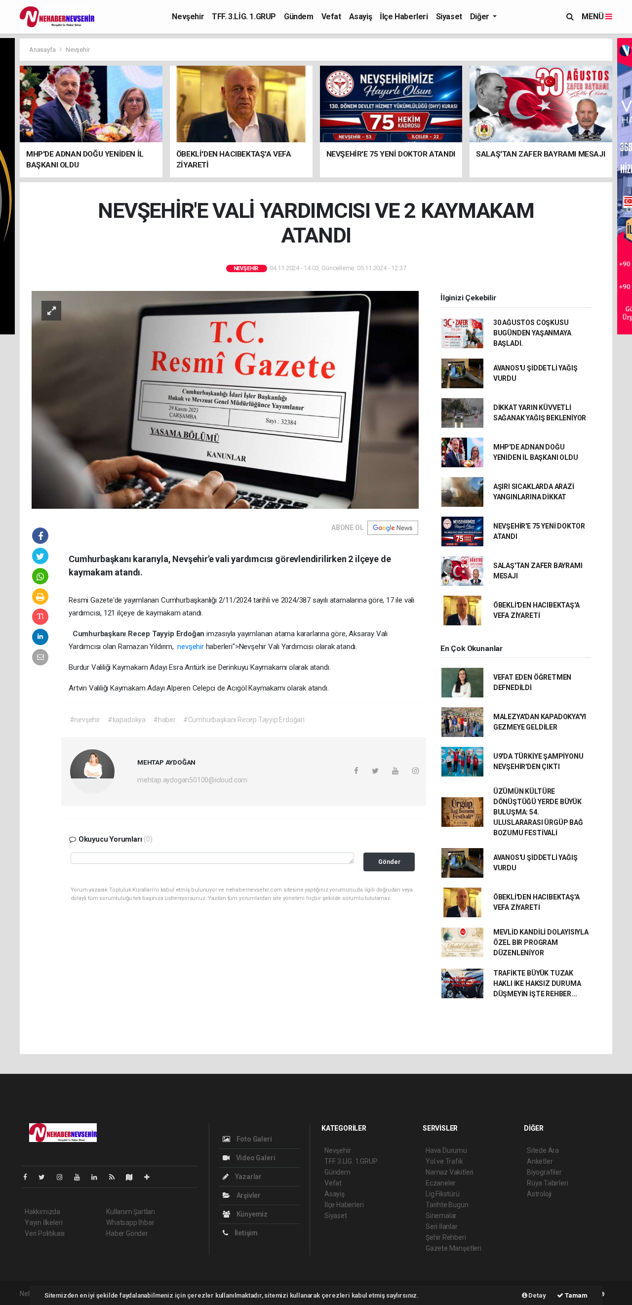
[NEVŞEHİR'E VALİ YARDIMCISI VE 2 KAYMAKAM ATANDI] (225, 399)
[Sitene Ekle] (151, 1177)
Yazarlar (248, 1177)
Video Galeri (255, 1158)
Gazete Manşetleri (453, 1248)
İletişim (245, 1233)
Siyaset (449, 16)
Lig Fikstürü (443, 1194)
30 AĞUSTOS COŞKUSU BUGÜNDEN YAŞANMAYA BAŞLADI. (532, 333)
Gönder (389, 861)
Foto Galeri (253, 1139)
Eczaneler (441, 1183)
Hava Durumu (446, 1150)
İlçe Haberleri (404, 16)
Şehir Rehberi (446, 1237)
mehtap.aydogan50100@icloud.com (192, 780)
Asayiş (360, 16)
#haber (164, 720)
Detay (536, 1295)
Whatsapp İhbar (130, 1222)
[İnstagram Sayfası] (64, 1177)
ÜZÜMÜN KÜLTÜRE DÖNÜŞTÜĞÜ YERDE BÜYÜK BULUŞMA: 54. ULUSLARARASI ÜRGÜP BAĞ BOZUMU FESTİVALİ (538, 812)
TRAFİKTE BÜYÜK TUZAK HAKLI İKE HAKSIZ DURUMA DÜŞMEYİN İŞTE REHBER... (537, 983)
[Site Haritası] (133, 1177)
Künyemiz (251, 1214)
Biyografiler (544, 1172)
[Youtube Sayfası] (81, 1177)
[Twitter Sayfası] (46, 1177)
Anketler (540, 1161)
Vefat (331, 16)
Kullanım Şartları (130, 1212)
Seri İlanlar (442, 1226)
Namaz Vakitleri (450, 1172)
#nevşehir (85, 720)
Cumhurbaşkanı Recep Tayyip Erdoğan (139, 633)
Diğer (480, 16)
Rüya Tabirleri (547, 1183)
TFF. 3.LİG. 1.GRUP (244, 16)
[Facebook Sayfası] (29, 1177)
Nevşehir (188, 16)
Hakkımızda (42, 1212)
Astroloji (539, 1194)
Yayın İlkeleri (43, 1222)
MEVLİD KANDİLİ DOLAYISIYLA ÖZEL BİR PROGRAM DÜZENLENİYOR (541, 942)
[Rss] (115, 1177)
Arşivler (248, 1195)
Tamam (575, 1295)
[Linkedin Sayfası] (98, 1177)
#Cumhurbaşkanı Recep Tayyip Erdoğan (244, 720)
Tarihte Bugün (447, 1205)
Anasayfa (43, 49)
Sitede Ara (543, 1150)
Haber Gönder (127, 1233)
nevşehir (191, 646)
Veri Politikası (45, 1233)
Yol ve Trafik (444, 1161)
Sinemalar (441, 1216)
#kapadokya (127, 720)
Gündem (299, 16)
